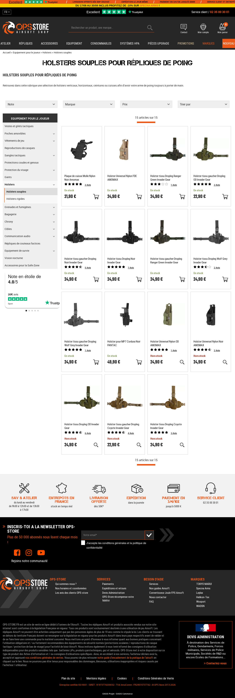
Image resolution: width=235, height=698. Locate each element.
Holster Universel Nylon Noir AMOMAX (208, 343)
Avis (88, 184)
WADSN (200, 606)
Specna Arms (203, 588)
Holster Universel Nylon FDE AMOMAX (122, 177)
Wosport (201, 601)
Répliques (25, 43)
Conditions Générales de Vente (156, 678)
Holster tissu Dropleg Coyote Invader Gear (166, 426)
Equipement (74, 43)
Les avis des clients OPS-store (71, 592)
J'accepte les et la (116, 545)
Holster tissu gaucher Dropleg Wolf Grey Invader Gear (80, 343)
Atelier (5, 43)
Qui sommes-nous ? (66, 584)
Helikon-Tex (202, 597)
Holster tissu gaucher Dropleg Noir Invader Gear (80, 260)
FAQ (151, 601)
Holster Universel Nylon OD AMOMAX (164, 343)
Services (153, 584)
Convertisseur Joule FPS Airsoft (166, 592)
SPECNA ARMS (149, 5)
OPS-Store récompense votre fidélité (118, 598)
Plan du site (68, 678)
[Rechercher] (150, 27)
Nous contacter (157, 597)
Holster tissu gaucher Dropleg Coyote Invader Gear (123, 426)
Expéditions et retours (114, 588)
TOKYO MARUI (204, 584)
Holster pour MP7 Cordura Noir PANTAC (123, 343)
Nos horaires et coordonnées (70, 588)
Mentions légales (96, 678)
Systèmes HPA (129, 43)
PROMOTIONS (186, 43)
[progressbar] (146, 122)
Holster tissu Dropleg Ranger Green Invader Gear (165, 177)
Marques (208, 43)
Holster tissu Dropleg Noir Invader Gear (121, 260)
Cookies (122, 678)
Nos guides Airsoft (159, 588)
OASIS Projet (108, 693)
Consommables (101, 43)
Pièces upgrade (158, 43)
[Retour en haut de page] (230, 415)
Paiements (108, 584)
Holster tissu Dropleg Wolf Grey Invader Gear (210, 260)
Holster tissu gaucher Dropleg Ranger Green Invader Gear (166, 260)
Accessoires (49, 43)
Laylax (199, 592)
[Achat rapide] (96, 197)
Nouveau (228, 43)
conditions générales (114, 543)
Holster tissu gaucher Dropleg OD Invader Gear (209, 177)
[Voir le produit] (182, 362)
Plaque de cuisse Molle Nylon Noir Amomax (79, 177)
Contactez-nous (216, 663)
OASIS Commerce (124, 693)
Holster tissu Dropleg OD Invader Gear (81, 426)
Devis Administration (113, 592)
